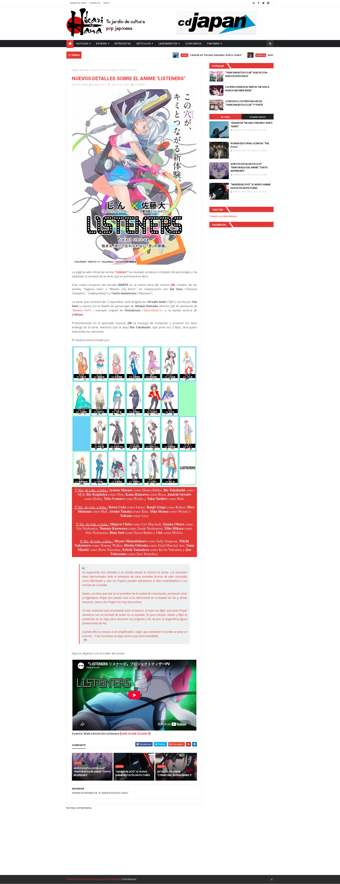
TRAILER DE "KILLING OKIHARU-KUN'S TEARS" (188, 55)
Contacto (94, 3)
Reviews (101, 43)
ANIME (84, 84)
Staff (106, 3)
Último (225, 117)
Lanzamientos (167, 43)
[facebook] (258, 3)
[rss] (254, 3)
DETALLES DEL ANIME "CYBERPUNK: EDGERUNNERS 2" (174, 773)
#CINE (156, 55)
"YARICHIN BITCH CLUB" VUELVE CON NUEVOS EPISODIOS (246, 74)
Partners (213, 43)
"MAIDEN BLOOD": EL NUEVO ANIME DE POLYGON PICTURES (132, 773)
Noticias (82, 43)
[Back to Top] (272, 880)
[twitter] (263, 3)
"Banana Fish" (81, 310)
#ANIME (78, 763)
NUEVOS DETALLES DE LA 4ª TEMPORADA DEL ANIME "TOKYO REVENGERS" (92, 771)
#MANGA (232, 55)
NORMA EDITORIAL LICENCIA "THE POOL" (263, 55)
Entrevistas (123, 43)
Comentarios (257, 117)
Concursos (193, 43)
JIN (173, 285)
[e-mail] (268, 3)
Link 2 (135, 734)
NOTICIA (84, 70)
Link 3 (145, 734)
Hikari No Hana (78, 3)
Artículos (143, 43)
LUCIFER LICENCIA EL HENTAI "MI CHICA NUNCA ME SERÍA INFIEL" (247, 88)
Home (75, 70)
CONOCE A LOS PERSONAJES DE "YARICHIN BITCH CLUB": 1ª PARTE (244, 103)
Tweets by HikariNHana (223, 216)
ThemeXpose (129, 879)
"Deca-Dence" (151, 310)
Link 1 (125, 734)
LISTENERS (140, 84)
